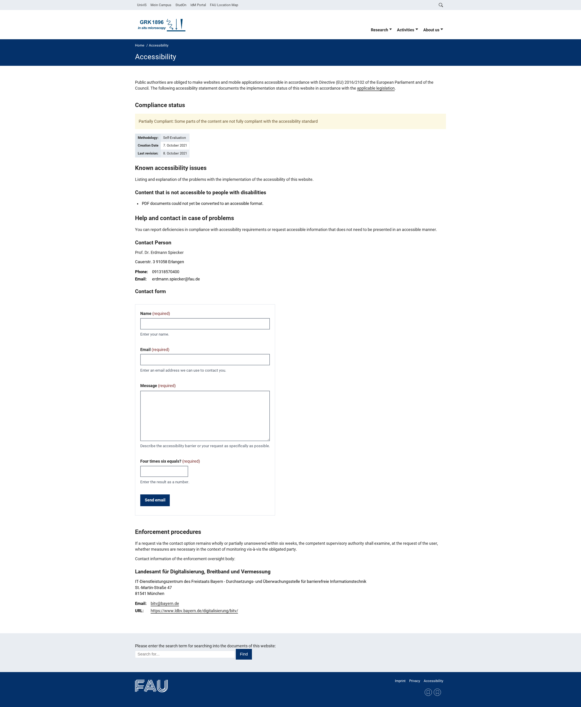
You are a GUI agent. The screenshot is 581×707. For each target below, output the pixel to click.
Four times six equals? (170, 461)
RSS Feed (428, 692)
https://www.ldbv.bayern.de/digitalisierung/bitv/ (194, 611)
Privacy (414, 681)
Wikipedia (437, 692)
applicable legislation (376, 88)
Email (154, 349)
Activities (405, 30)
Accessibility (433, 681)
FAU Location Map (224, 5)
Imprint (400, 681)
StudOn (180, 5)
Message (158, 385)
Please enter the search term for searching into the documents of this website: (205, 646)
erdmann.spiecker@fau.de (176, 279)
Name (155, 313)
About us (431, 30)
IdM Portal (198, 5)
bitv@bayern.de (165, 603)
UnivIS (142, 5)
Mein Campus (160, 5)
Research (379, 30)
